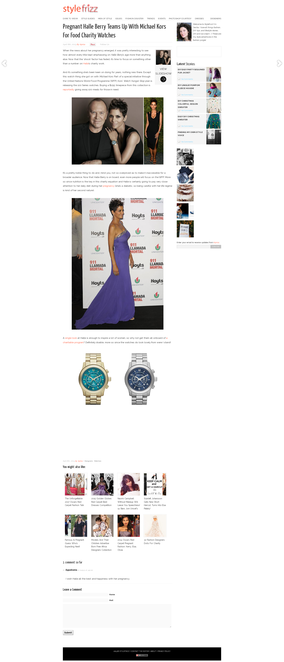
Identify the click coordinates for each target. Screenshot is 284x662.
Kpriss (216, 242)
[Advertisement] (117, 434)
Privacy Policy (164, 651)
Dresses (199, 18)
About (153, 651)
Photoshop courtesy (180, 18)
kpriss (82, 44)
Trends (151, 18)
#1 (63, 570)
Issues (118, 18)
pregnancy (108, 185)
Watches (97, 461)
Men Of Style (105, 18)
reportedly (68, 89)
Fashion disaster (134, 18)
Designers (215, 18)
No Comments (187, 79)
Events (162, 18)
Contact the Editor (140, 651)
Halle (86, 63)
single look (71, 338)
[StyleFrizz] (80, 15)
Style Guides (88, 18)
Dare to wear (70, 18)
